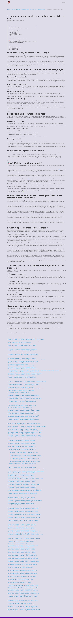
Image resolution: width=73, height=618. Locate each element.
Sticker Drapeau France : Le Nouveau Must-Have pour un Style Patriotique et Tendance (27, 426)
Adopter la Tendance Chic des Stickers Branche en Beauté (20, 413)
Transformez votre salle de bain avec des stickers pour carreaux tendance (24, 514)
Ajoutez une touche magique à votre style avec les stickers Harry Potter (24, 423)
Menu (63, 2)
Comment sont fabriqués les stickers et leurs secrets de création (22, 555)
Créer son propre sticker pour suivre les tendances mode (21, 390)
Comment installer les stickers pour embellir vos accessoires (21, 549)
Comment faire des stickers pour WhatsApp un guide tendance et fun (23, 533)
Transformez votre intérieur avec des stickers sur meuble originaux (23, 557)
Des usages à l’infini (13, 37)
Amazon (29, 178)
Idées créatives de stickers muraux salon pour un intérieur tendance (25, 461)
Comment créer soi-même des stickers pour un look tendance (21, 546)
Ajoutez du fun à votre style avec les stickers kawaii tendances (22, 429)
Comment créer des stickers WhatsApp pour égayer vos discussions (23, 595)
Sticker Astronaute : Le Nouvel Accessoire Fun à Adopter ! (21, 409)
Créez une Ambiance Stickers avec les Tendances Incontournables (22, 495)
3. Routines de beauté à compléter (15, 47)
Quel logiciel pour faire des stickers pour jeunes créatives (21, 604)
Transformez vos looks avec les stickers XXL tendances (20, 601)
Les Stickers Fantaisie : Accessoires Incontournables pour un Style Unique (24, 432)
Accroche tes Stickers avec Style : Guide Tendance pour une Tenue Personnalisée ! (26, 359)
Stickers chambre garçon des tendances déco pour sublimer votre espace (24, 374)
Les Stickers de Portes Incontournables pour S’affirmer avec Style (23, 382)
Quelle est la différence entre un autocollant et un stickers (21, 610)
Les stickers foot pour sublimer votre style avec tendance (21, 403)
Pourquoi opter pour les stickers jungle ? (16, 42)
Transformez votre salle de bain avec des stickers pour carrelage (23, 520)
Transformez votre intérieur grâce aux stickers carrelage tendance (23, 354)
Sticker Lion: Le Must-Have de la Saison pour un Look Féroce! (21, 446)
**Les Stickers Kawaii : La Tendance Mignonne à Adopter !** (21, 397)
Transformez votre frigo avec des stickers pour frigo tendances (22, 530)
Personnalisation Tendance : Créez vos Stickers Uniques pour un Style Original (25, 388)
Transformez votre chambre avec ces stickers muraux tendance (22, 467)
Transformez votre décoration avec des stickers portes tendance (23, 504)
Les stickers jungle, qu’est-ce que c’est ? (15, 34)
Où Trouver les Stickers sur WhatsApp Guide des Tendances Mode (22, 576)
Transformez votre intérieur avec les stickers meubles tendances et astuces (26, 436)
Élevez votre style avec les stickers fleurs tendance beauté (22, 401)
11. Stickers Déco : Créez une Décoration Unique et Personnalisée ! (23, 424)
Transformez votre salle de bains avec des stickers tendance (21, 548)
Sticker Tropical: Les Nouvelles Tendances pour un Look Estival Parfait (24, 484)
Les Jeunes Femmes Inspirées (14, 30)
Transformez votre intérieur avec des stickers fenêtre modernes (22, 394)
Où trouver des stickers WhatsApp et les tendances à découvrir (23, 596)
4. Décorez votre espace (14, 48)
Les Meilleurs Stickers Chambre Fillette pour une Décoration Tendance (23, 371)
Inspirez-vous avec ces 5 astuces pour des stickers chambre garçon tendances (25, 373)
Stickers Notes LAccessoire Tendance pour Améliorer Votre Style (22, 477)
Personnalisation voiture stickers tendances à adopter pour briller (23, 590)
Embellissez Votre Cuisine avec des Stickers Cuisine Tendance (21, 376)
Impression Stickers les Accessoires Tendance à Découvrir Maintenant (23, 561)
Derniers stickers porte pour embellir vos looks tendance (21, 503)
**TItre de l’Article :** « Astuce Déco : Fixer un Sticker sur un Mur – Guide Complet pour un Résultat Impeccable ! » (34, 370)
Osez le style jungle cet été (13, 49)
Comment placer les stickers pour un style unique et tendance (21, 552)
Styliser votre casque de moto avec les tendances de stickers (21, 358)
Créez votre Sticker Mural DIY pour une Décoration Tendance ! (21, 367)
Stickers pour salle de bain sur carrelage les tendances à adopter (24, 536)
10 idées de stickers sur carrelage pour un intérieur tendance (22, 551)
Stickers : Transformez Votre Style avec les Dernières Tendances (30, 9)
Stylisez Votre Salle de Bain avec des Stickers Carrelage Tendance (23, 545)
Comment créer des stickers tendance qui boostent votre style (21, 525)
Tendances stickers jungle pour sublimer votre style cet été (21, 427)
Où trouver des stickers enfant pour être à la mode (19, 582)
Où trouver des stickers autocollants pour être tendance (21, 350)
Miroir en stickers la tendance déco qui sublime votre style (21, 563)
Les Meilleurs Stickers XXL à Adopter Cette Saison (19, 392)
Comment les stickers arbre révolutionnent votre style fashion (22, 345)
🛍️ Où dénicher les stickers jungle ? (15, 40)
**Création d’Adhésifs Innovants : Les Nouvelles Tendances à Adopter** (24, 384)
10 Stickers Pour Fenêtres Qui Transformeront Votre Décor (21, 527)
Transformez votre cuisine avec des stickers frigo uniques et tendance (24, 410)
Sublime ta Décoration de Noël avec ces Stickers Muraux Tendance (22, 472)
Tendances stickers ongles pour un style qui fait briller (21, 483)
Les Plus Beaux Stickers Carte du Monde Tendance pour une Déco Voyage (23, 415)
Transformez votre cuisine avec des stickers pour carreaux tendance (23, 511)
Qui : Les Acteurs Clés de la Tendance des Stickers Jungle (18, 28)
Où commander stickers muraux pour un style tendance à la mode (24, 452)
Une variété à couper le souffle (15, 36)
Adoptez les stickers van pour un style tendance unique (20, 567)
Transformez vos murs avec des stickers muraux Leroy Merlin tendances (25, 455)
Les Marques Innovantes (14, 32)
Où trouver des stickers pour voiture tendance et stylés (21, 541)
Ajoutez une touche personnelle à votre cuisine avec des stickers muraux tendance (27, 468)
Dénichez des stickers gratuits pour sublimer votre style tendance (23, 416)
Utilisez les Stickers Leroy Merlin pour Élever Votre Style (21, 433)
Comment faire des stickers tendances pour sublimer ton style (21, 528)
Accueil (8, 9)
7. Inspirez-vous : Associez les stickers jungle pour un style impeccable (21, 43)
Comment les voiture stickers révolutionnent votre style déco (21, 607)
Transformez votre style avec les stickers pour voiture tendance (22, 539)
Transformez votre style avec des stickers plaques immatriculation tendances (25, 500)
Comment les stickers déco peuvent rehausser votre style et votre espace (24, 385)
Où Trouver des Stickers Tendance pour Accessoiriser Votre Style (22, 570)
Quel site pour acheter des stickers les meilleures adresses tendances (24, 609)
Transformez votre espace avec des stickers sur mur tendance (21, 560)
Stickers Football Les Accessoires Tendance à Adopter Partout (22, 405)
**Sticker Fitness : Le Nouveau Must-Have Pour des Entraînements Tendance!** (25, 439)
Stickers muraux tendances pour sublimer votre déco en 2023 (22, 449)
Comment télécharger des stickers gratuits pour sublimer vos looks (24, 419)
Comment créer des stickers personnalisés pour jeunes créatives (23, 493)
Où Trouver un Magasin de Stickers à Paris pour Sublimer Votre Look (23, 587)
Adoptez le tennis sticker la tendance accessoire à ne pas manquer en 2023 (24, 490)
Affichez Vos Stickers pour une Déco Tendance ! (18, 364)
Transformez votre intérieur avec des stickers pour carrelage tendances (24, 517)
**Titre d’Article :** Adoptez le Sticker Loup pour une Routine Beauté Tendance (26, 471)
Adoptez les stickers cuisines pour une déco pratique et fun (22, 377)
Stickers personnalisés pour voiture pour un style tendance (21, 497)
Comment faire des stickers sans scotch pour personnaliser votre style (24, 538)
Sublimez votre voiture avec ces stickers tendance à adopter (21, 566)
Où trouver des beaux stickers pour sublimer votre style (20, 579)
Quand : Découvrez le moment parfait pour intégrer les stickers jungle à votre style (23, 41)
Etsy (59, 169)
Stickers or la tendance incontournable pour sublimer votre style (22, 486)
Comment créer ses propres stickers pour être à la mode (20, 543)
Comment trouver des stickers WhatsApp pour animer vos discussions (23, 558)
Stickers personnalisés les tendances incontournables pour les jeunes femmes (25, 489)
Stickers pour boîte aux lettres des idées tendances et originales (23, 508)
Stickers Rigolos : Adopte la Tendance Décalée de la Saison (21, 481)
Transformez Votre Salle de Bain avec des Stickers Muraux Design (24, 459)
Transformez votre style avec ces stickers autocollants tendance (22, 349)
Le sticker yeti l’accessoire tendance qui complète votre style (22, 487)
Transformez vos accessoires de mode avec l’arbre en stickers (21, 498)
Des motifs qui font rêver (14, 35)
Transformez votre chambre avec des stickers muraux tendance (22, 463)
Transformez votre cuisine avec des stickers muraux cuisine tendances (25, 453)
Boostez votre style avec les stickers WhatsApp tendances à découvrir (23, 593)
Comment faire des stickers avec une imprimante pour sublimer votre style (24, 531)
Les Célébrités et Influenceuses (15, 31)
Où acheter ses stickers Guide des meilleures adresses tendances (22, 564)
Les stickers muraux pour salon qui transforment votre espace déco (24, 458)
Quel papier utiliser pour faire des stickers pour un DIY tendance (23, 606)
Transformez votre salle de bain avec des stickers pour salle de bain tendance (25, 534)
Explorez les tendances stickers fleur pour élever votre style (22, 400)
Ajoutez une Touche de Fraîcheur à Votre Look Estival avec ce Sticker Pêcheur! (25, 478)
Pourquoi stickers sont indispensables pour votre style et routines (23, 600)
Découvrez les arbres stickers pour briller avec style (20, 501)
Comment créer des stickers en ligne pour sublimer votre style (22, 524)
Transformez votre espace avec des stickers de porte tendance (21, 379)
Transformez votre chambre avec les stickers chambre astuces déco (22, 362)
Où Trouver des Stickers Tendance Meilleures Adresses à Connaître (22, 573)
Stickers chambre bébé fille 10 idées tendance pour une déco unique (23, 368)
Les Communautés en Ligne (14, 33)
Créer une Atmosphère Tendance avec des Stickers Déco (20, 407)
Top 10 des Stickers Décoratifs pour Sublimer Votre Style (21, 387)
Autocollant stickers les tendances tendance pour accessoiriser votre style (25, 507)
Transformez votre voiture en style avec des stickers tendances (22, 583)
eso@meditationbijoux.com (14, 20)
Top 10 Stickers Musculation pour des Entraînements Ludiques (21, 475)
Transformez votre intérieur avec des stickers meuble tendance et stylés (24, 435)
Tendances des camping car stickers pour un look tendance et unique (23, 510)
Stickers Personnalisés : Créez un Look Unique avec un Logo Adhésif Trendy (24, 398)
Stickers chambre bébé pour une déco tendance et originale (21, 365)
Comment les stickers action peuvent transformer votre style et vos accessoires (26, 339)
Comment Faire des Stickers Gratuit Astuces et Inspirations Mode (23, 418)
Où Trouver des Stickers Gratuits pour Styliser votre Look (22, 421)
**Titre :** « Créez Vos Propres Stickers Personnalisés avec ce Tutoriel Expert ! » (27, 381)
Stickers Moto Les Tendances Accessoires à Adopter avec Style (21, 443)
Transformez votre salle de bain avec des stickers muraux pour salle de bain (27, 456)
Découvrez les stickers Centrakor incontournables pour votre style (23, 361)
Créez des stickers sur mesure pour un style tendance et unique (22, 554)
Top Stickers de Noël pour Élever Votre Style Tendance (20, 474)
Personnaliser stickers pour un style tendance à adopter (20, 598)
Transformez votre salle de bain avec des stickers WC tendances (22, 592)
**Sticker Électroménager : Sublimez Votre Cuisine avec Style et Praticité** (25, 430)
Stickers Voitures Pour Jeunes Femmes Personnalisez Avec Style (22, 589)
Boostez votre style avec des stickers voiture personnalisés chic (23, 585)
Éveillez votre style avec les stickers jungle (16, 27)
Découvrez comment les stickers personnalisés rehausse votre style (23, 492)
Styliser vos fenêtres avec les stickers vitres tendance (20, 580)
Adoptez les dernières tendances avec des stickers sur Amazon (21, 480)
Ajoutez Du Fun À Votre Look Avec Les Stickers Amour (19, 342)
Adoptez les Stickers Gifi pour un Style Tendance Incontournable (22, 412)
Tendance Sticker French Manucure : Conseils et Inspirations (21, 440)
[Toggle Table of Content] (35, 26)
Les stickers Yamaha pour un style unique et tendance (20, 603)
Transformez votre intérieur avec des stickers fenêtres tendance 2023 (23, 395)
